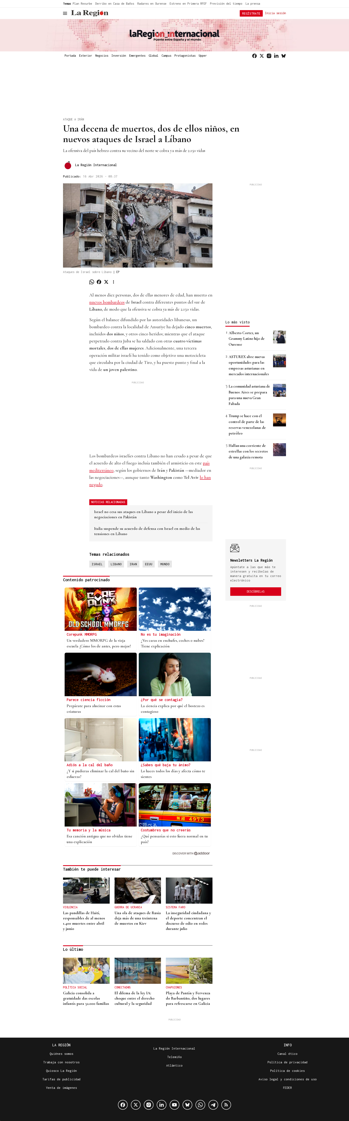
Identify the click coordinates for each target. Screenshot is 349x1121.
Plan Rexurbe (82, 3)
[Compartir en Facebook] (99, 281)
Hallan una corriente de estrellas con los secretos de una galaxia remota (248, 451)
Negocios (101, 55)
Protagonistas (185, 55)
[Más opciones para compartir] (113, 281)
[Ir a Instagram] (269, 55)
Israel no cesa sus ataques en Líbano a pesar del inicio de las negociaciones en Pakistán (143, 514)
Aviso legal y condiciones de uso (288, 1079)
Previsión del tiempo (226, 3)
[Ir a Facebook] (254, 55)
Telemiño (174, 1057)
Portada (70, 55)
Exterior (85, 55)
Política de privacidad (288, 1062)
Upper (203, 55)
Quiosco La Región (61, 1070)
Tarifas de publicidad (61, 1079)
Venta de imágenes (61, 1087)
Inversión (118, 55)
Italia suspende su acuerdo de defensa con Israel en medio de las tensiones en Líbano (147, 531)
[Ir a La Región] (89, 13)
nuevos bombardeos (107, 302)
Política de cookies (287, 1070)
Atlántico (174, 1065)
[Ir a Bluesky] (283, 55)
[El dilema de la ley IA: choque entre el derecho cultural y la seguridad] (138, 971)
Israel (97, 564)
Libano (116, 564)
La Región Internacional (96, 165)
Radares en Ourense (151, 3)
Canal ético (287, 1053)
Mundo (164, 564)
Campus (166, 55)
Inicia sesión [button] (275, 13)
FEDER (287, 1087)
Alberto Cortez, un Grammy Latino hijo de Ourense (247, 338)
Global (153, 55)
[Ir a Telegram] (213, 1105)
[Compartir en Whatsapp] (91, 281)
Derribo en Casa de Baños (114, 3)
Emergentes (137, 55)
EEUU (148, 564)
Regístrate (251, 13)
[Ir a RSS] (226, 1105)
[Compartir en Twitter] (106, 281)
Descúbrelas (256, 591)
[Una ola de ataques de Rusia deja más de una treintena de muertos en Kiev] (138, 891)
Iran (133, 564)
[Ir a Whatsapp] (200, 1105)
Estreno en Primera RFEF (188, 3)
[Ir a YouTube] (174, 1105)
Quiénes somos (61, 1053)
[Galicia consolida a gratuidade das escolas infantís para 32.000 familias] (86, 971)
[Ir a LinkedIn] (276, 55)
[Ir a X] (261, 55)
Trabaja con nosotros (61, 1062)
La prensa (253, 3)
